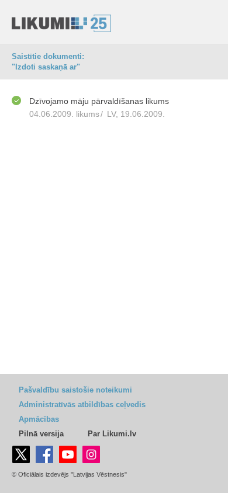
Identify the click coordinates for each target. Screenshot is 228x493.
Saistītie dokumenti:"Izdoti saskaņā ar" (48, 61)
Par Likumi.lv (112, 433)
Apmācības (39, 419)
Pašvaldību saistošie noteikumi (75, 390)
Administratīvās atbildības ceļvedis (82, 404)
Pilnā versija (41, 433)
